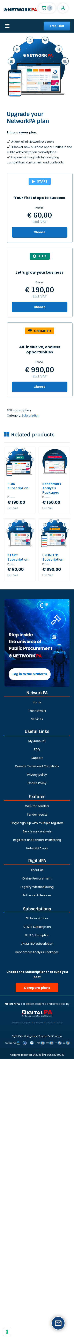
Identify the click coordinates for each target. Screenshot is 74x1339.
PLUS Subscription (17, 486)
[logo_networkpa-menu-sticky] (20, 9)
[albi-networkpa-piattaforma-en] (37, 643)
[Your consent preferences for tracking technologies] (7, 1332)
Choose (39, 232)
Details (23, 467)
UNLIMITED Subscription (52, 557)
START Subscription (17, 557)
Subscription (30, 415)
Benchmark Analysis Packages (51, 488)
